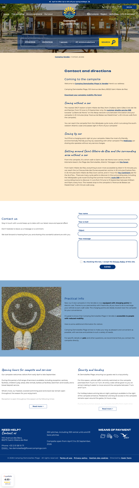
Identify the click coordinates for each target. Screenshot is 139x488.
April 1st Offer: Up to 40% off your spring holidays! (70, 1)
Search (106, 42)
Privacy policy (81, 458)
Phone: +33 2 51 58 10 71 (13, 445)
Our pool (48, 14)
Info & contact (127, 14)
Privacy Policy (119, 262)
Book (129, 7)
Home (6, 14)
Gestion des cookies (98, 458)
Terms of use (66, 458)
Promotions (93, 14)
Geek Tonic (126, 458)
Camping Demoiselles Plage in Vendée (91, 84)
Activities (114, 14)
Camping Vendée (62, 57)
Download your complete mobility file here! (83, 95)
